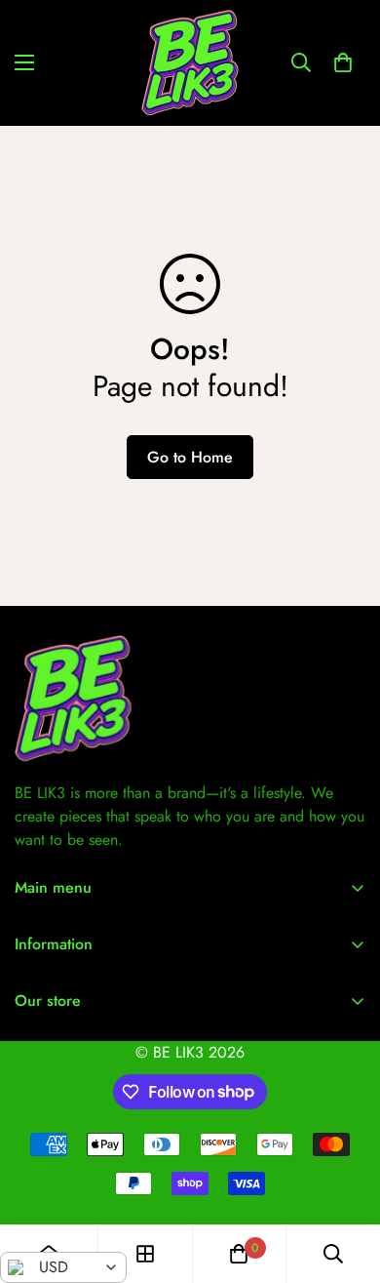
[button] (343, 62)
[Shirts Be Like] (190, 63)
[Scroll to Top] (344, 1179)
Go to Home (190, 457)
